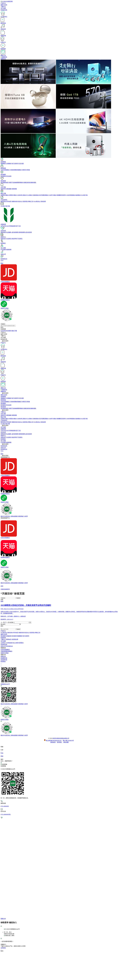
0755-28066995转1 (6, 814)
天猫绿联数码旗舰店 (6, 651)
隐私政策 (53, 742)
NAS (2, 260)
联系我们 (3, 661)
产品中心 (3, 3)
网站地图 (66, 742)
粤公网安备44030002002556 (53, 740)
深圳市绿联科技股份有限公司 (60, 738)
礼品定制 (3, 330)
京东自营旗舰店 (5, 649)
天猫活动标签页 (5, 589)
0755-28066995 (5, 806)
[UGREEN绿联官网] (7, 1)
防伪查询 (8, 330)
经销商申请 (4, 658)
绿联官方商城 (4, 653)
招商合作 (3, 656)
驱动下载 (14, 330)
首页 (2, 586)
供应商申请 (4, 659)
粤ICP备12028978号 (68, 740)
